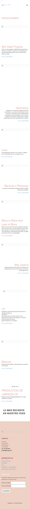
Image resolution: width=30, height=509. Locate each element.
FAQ (3, 465)
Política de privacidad (8, 469)
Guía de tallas (6, 461)
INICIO (16, 9)
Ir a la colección (7, 56)
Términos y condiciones (9, 467)
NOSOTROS (23, 9)
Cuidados (4, 463)
